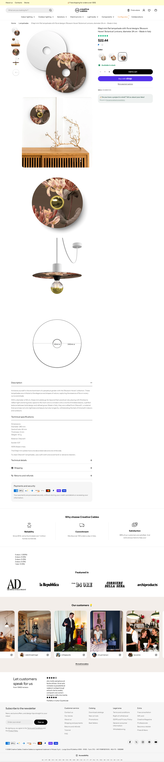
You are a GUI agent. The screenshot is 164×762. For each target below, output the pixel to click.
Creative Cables (16, 749)
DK (63, 760)
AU (42, 760)
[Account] (143, 10)
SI (111, 760)
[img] (58, 678)
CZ (56, 760)
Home (13, 23)
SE (108, 760)
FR (70, 760)
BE (49, 760)
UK (114, 760)
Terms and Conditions (35, 728)
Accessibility (83, 755)
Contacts (18, 3)
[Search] (50, 10)
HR (77, 760)
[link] (16, 584)
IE (84, 760)
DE (60, 760)
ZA (121, 760)
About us (9, 3)
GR (74, 760)
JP (90, 760)
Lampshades (23, 23)
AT (46, 760)
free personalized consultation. (115, 100)
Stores (26, 3)
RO (101, 760)
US (118, 760)
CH (53, 760)
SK (104, 760)
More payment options (125, 84)
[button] (103, 36)
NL (94, 760)
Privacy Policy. (13, 731)
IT (87, 760)
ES (67, 760)
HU (81, 760)
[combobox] (30, 10)
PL (97, 760)
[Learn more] (102, 45)
